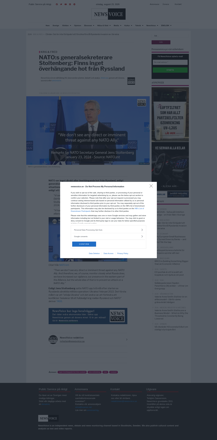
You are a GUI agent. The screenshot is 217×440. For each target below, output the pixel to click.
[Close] (152, 186)
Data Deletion (94, 253)
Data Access (108, 253)
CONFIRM (84, 244)
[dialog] (108, 220)
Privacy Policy (122, 253)
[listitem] (108, 230)
